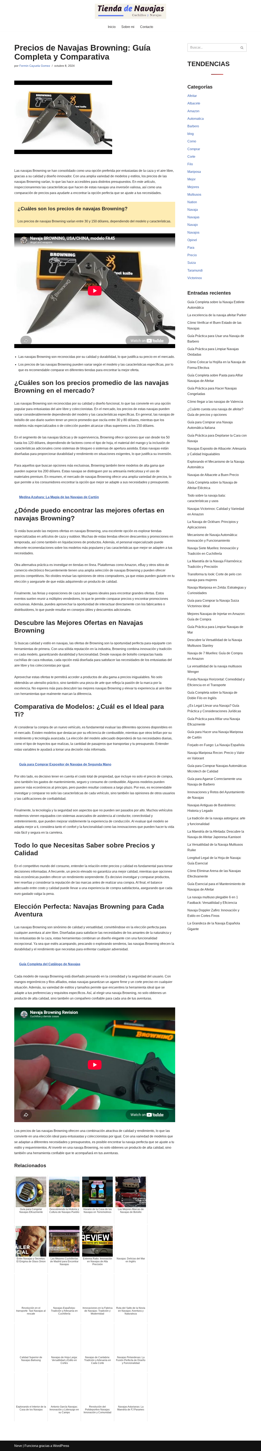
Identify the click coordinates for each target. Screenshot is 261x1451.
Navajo (192, 224)
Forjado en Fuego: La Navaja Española (215, 745)
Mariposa (194, 171)
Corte (191, 156)
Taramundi (195, 270)
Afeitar (192, 96)
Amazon (193, 111)
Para (190, 247)
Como (191, 141)
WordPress (61, 1446)
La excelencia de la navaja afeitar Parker (216, 315)
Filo (190, 164)
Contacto (146, 27)
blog (190, 133)
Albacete (193, 103)
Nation (192, 202)
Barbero (193, 126)
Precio (192, 255)
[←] (130, 11)
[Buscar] (242, 47)
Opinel (192, 240)
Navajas (193, 217)
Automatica (195, 118)
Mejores (193, 187)
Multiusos (194, 194)
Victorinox (194, 278)
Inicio (112, 27)
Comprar (193, 149)
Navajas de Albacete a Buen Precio (213, 475)
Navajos (193, 232)
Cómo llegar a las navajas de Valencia (215, 401)
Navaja (192, 209)
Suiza (191, 262)
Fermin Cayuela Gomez (34, 65)
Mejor (191, 179)
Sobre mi (127, 27)
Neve (18, 1446)
